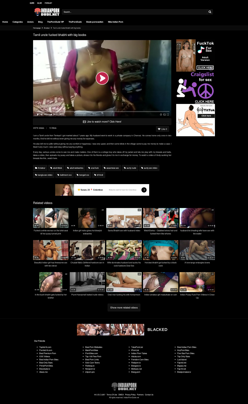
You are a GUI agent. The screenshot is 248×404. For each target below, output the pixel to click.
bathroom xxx (66, 174)
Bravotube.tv (44, 368)
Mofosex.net (136, 368)
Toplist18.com (45, 347)
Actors (30, 21)
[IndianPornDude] (47, 12)
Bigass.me (181, 365)
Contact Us (149, 394)
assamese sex (112, 167)
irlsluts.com (136, 356)
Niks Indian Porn (115, 21)
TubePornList (137, 347)
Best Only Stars (46, 362)
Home (5, 21)
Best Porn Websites (93, 347)
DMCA (121, 394)
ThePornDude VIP (55, 21)
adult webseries (76, 167)
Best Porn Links (92, 359)
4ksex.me (43, 371)
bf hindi (99, 174)
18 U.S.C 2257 (99, 394)
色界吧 (32, 3)
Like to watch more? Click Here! (103, 121)
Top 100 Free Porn (93, 356)
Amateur (47, 28)
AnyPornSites (183, 350)
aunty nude (131, 167)
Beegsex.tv (136, 365)
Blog (40, 21)
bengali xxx (84, 174)
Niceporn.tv (90, 368)
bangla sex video (44, 174)
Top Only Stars (183, 356)
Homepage (37, 28)
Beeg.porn (135, 371)
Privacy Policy (130, 394)
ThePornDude (75, 21)
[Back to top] (241, 396)
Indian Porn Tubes (139, 353)
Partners (140, 394)
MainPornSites (91, 350)
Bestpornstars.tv (184, 371)
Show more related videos (124, 307)
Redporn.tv (136, 362)
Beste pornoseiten (94, 21)
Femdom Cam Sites (139, 359)
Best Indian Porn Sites (48, 359)
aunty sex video (150, 167)
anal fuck (95, 167)
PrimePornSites (46, 365)
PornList (48, 3)
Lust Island (182, 359)
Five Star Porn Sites (185, 353)
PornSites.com (91, 353)
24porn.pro (90, 371)
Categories (18, 21)
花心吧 (39, 3)
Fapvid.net (181, 362)
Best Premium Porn (47, 353)
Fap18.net (181, 368)
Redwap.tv (90, 365)
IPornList (135, 350)
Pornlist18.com (45, 350)
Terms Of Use (112, 394)
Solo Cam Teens (92, 362)
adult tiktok (57, 167)
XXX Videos (44, 356)
